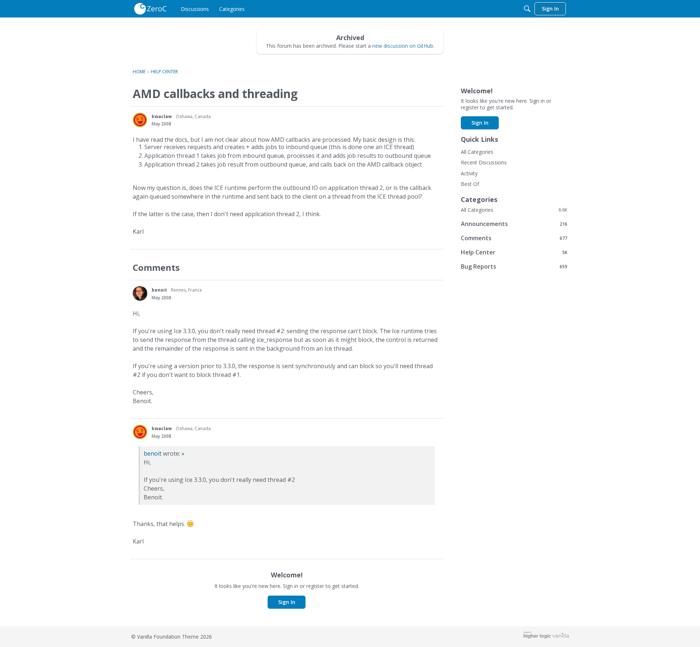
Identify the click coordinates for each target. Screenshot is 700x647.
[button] (140, 120)
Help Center (514, 252)
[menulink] (195, 8)
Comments (514, 238)
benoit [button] (159, 290)
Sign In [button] (286, 602)
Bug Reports (514, 266)
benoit (153, 453)
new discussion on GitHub (402, 45)
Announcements (514, 223)
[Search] (527, 8)
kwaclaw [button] (162, 116)
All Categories (477, 151)
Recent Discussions (484, 162)
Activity (469, 173)
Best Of (470, 183)
